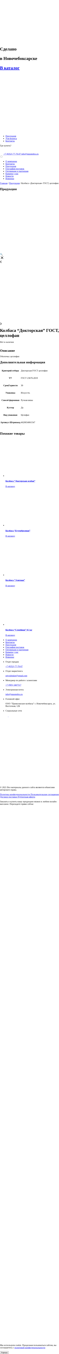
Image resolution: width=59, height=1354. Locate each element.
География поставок (14, 169)
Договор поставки (9, 797)
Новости (9, 176)
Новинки (9, 178)
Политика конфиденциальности (15, 794)
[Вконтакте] (7, 716)
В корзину (10, 586)
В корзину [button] (10, 486)
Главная (3, 183)
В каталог (10, 67)
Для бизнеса (11, 138)
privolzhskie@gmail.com (16, 676)
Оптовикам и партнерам (16, 171)
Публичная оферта (26, 797)
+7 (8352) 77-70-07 (14, 666)
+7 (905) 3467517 (13, 685)
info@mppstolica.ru (30, 154)
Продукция (10, 136)
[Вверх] (1, 723)
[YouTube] (10, 716)
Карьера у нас (11, 173)
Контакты (10, 141)
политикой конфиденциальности (29, 1347)
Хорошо (4, 1353)
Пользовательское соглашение (45, 794)
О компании (11, 161)
